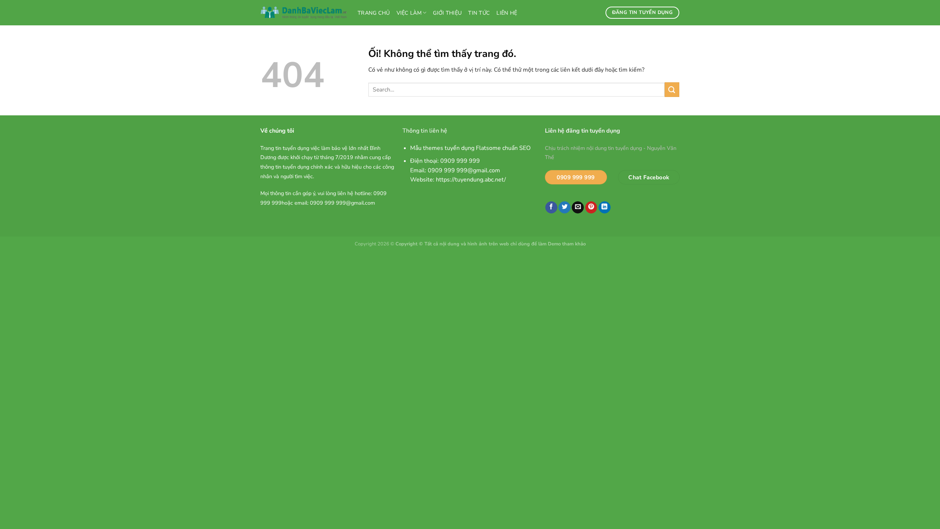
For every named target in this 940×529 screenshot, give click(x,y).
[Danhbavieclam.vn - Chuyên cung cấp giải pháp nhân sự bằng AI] (304, 13)
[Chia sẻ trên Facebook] (551, 207)
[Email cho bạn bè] (578, 207)
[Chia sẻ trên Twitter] (564, 207)
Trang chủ (374, 13)
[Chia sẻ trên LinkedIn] (605, 207)
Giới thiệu (447, 13)
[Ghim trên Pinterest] (591, 207)
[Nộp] (672, 89)
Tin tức (479, 13)
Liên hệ (506, 13)
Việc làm (409, 13)
